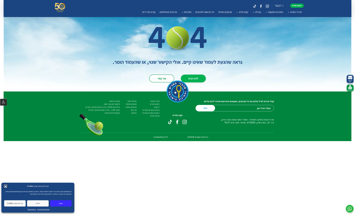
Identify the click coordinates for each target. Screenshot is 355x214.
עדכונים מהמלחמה (168, 12)
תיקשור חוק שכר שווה (112, 104)
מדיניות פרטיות (32, 209)
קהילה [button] (258, 12)
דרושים (156, 107)
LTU (166, 137)
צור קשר (162, 78)
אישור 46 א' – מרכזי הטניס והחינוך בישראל (104, 110)
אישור (61, 203)
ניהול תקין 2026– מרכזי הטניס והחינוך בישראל (102, 107)
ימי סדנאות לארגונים (204, 12)
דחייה (38, 203)
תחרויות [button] (187, 12)
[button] (5, 186)
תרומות (134, 112)
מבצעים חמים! (225, 12)
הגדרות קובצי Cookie (15, 203)
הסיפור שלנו (132, 101)
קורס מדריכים (148, 12)
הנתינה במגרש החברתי (150, 110)
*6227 (278, 5)
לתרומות (350, 90)
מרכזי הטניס (154, 101)
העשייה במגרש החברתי (150, 112)
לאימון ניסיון (350, 81)
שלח (205, 108)
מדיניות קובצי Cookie (43, 209)
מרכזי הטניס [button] (296, 12)
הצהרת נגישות (114, 101)
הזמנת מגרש (297, 5)
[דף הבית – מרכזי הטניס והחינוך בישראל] (60, 8)
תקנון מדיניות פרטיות (112, 112)
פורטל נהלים (154, 115)
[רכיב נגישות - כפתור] (3, 102)
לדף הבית (193, 78)
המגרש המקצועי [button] (275, 12)
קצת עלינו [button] (243, 12)
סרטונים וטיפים (131, 107)
